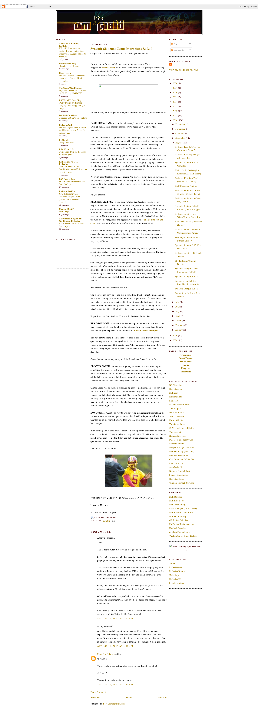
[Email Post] (113, 520)
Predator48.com (176, 463)
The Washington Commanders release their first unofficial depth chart (72, 78)
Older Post (162, 697)
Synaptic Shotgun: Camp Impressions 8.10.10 (121, 48)
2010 (175, 120)
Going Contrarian (66, 142)
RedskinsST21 (176, 578)
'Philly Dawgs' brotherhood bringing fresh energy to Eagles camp (72, 105)
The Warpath (175, 408)
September (180, 137)
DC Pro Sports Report (179, 404)
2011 (175, 115)
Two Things (64, 211)
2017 (175, 87)
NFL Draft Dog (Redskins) (181, 451)
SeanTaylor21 (175, 467)
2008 (175, 340)
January (179, 329)
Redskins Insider (67, 191)
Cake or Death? (66, 209)
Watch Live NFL (177, 416)
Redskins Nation (177, 571)
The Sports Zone (177, 423)
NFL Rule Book (176, 500)
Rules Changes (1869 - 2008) (183, 508)
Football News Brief (178, 455)
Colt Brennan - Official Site (181, 459)
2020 (175, 83)
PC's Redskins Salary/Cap (181, 439)
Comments (178, 49)
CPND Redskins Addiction (181, 427)
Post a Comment (98, 692)
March (178, 320)
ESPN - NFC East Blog (70, 100)
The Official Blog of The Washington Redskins (70, 220)
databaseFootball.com (179, 531)
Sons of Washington (178, 474)
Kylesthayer (174, 575)
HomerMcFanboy (67, 63)
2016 (175, 92)
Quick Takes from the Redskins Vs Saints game (72, 153)
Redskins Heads (176, 478)
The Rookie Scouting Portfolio (69, 44)
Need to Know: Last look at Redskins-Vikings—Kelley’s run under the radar (73, 169)
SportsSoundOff (176, 443)
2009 (175, 335)
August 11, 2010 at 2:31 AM (115, 645)
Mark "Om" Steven (106, 653)
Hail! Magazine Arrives (186, 185)
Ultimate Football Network (181, 482)
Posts (175, 44)
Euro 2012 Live (176, 420)
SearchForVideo (176, 582)
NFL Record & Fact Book (181, 512)
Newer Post (95, 697)
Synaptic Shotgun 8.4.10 (186, 288)
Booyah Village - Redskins (181, 447)
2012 (175, 110)
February (179, 325)
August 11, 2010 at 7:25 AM (115, 684)
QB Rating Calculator (179, 520)
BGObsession (175, 384)
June (177, 306)
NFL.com (173, 392)
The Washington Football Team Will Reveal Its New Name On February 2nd (72, 130)
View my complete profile (183, 70)
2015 (175, 96)
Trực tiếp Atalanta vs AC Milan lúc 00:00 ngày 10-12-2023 (72, 92)
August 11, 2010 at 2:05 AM (115, 618)
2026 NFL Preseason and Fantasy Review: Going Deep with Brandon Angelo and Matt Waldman (72, 52)
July (177, 301)
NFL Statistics (175, 496)
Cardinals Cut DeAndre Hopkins (73, 117)
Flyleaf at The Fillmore (69, 66)
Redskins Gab (65, 124)
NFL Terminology (177, 504)
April (178, 315)
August (179, 142)
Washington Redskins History (183, 535)
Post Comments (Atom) (114, 703)
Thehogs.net (175, 431)
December (180, 124)
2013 (175, 106)
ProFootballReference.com (181, 523)
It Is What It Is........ (68, 149)
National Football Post (179, 470)
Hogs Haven (65, 73)
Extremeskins (175, 396)
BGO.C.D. (64, 140)
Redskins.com (175, 388)
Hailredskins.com (177, 435)
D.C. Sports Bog (67, 179)
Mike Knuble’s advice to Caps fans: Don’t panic (72, 183)
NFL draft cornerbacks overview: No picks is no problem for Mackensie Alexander (69, 198)
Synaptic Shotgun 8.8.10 (186, 276)
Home (129, 697)
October (179, 133)
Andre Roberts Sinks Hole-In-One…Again (72, 225)
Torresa (172, 563)
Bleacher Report (176, 412)
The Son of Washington (70, 88)
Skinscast (173, 400)
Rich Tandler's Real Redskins (68, 163)
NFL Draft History (177, 516)
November (180, 128)
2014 (175, 101)
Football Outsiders (68, 115)
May (177, 311)
